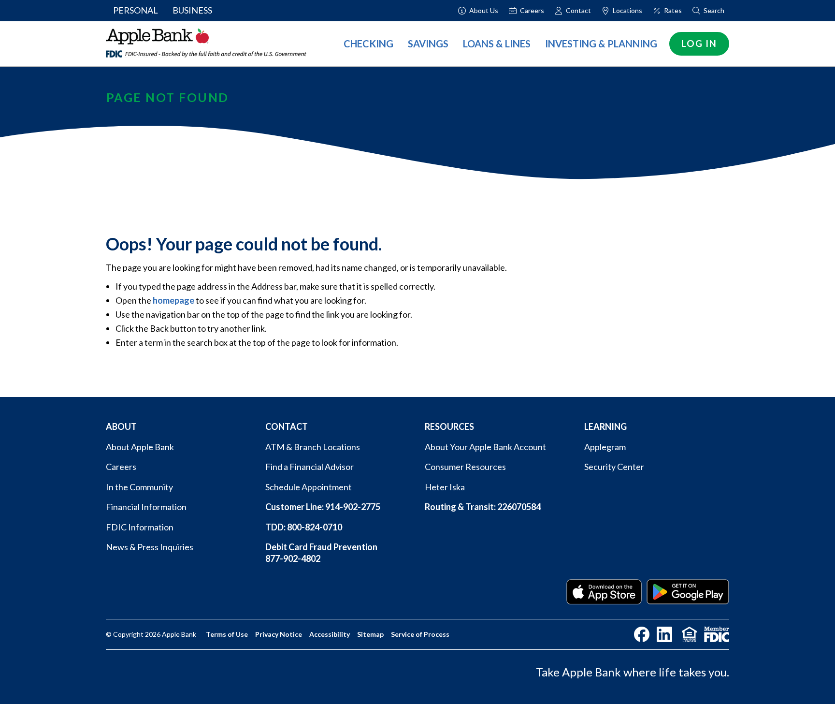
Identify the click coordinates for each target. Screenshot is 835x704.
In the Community (139, 487)
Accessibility (329, 634)
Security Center (614, 466)
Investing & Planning (601, 43)
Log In (699, 43)
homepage (173, 300)
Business (192, 10)
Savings (428, 43)
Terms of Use (227, 634)
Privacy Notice (278, 634)
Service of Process (420, 634)
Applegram (605, 446)
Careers (121, 466)
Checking (368, 43)
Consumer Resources (465, 466)
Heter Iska (445, 487)
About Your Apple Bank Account (485, 446)
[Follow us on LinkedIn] (664, 634)
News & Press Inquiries (149, 547)
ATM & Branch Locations (312, 446)
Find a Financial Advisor (309, 466)
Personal (135, 10)
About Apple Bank (140, 446)
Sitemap (370, 634)
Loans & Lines (497, 43)
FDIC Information (139, 527)
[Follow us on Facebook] (641, 634)
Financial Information (146, 506)
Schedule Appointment (308, 487)
